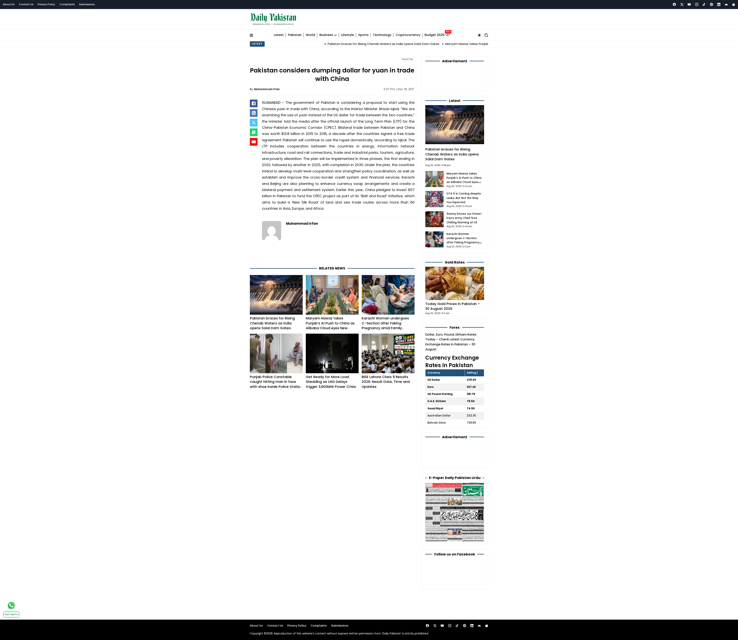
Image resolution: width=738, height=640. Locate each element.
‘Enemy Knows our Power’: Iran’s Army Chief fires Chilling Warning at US (464, 218)
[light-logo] (274, 19)
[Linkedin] (718, 4)
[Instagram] (696, 4)
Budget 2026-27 (437, 35)
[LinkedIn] (254, 113)
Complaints (67, 4)
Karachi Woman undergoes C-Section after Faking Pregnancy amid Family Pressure (385, 325)
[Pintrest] (711, 4)
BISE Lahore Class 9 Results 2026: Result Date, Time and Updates (386, 381)
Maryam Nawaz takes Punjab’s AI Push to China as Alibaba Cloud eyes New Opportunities (441, 44)
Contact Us (26, 4)
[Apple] (733, 4)
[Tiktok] (704, 4)
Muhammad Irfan (267, 89)
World (310, 35)
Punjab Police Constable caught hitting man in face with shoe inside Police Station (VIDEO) (276, 384)
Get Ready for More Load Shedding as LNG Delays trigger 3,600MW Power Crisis (331, 381)
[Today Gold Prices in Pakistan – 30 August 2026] (454, 283)
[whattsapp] (11, 605)
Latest (279, 35)
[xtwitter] (681, 4)
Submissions (87, 4)
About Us (8, 4)
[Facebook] (674, 4)
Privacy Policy (46, 4)
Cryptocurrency (408, 35)
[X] (254, 122)
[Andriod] (726, 4)
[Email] (254, 142)
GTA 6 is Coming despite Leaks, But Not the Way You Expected (463, 198)
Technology (382, 35)
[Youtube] (689, 4)
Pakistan (295, 35)
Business (326, 35)
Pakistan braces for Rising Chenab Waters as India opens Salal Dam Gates (312, 44)
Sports (363, 35)
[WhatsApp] (254, 132)
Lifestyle (347, 35)
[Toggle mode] (479, 35)
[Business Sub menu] (335, 35)
